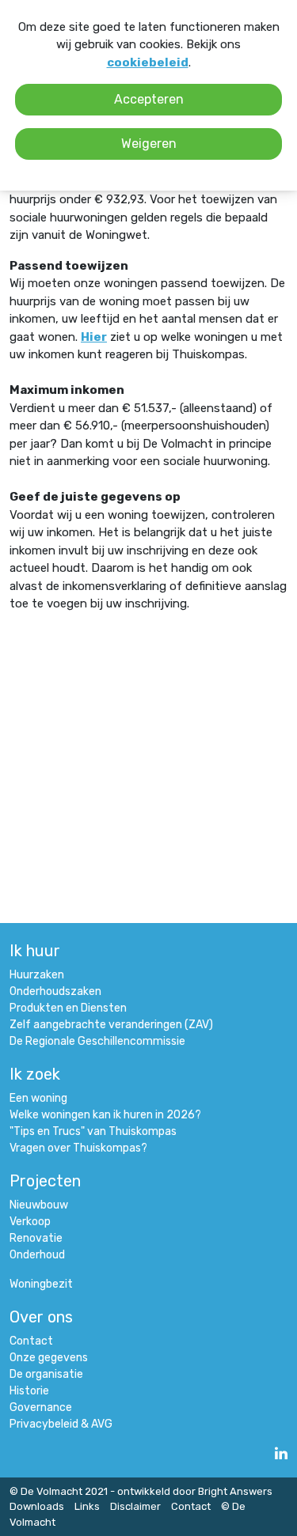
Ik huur (35, 950)
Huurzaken (37, 975)
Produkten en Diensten (68, 1008)
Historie (29, 1391)
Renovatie (36, 1238)
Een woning (38, 1098)
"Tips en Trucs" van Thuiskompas (93, 1131)
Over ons (41, 1316)
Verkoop (30, 1221)
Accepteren (149, 99)
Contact (31, 1341)
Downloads (37, 1506)
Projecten (45, 1180)
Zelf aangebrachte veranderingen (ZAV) (111, 1024)
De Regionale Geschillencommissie (97, 1041)
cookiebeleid (147, 62)
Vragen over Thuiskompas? (78, 1148)
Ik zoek (35, 1074)
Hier (94, 337)
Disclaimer (135, 1506)
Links (87, 1506)
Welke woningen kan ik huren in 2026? (105, 1115)
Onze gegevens (49, 1357)
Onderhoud (37, 1255)
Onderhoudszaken (55, 991)
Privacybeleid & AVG (61, 1424)
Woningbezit (41, 1284)
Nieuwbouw (39, 1205)
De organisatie (46, 1374)
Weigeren (149, 143)
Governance (41, 1407)
